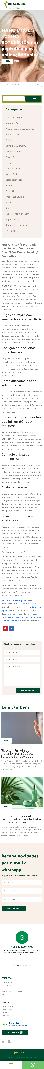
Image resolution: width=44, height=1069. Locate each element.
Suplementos (12, 220)
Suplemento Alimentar (17, 214)
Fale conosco (7, 986)
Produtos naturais (15, 197)
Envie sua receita (13, 1032)
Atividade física (13, 135)
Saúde (9, 203)
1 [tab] (18, 965)
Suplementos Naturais (17, 225)
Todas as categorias (16, 118)
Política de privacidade (12, 992)
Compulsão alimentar (17, 146)
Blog (3, 995)
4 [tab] (26, 965)
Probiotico (11, 191)
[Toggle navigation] (11, 1065)
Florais (9, 163)
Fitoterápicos (12, 157)
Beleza (9, 140)
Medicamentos (13, 169)
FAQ (3, 989)
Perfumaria (11, 186)
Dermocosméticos (15, 152)
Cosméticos (7, 1010)
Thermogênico (13, 231)
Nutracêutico (12, 174)
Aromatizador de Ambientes (20, 129)
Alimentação (12, 123)
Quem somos (7, 983)
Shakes (9, 208)
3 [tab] (23, 965)
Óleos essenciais (14, 180)
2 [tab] (20, 965)
